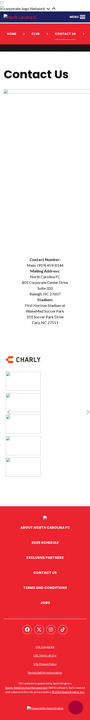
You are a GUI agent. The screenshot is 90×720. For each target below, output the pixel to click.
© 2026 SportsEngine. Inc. (68, 692)
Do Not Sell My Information (45, 672)
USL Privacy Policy (45, 664)
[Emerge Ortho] (23, 396)
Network (38, 8)
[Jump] (23, 417)
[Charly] (23, 353)
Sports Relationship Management (26, 687)
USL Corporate (45, 647)
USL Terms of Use (45, 655)
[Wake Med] (23, 460)
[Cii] (23, 374)
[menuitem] (13, 34)
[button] (78, 17)
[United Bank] (23, 439)
